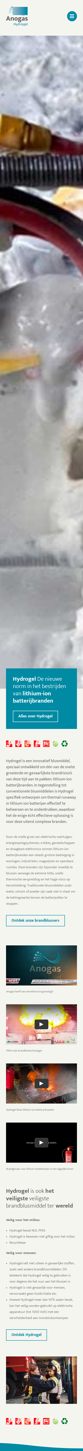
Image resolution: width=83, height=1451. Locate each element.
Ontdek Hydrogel (26, 1334)
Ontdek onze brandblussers (35, 920)
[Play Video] (41, 1024)
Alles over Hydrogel (35, 716)
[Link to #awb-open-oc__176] (72, 16)
